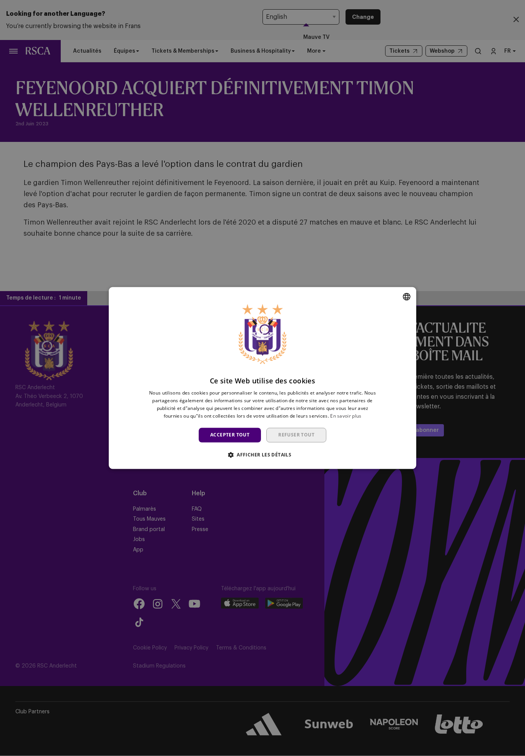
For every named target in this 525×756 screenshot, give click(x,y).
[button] (262, 455)
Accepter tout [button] (229, 434)
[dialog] (262, 378)
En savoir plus (345, 416)
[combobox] (406, 296)
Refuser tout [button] (296, 434)
